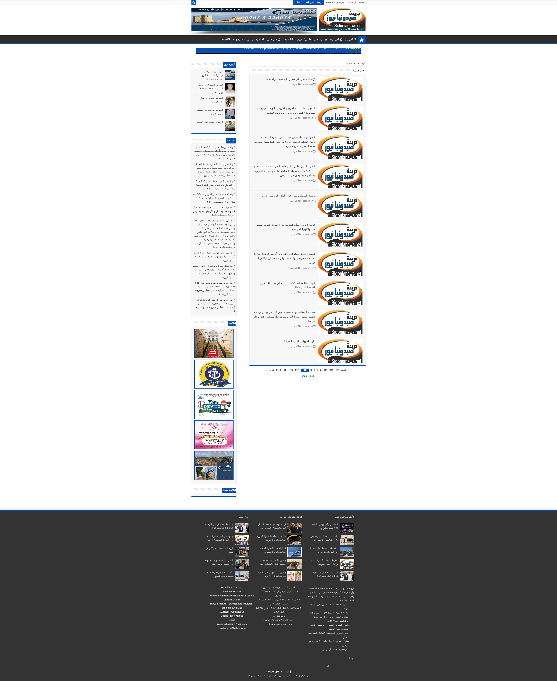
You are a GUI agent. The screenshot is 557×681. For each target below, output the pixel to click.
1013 (324, 370)
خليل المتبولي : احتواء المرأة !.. (299, 341)
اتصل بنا (297, 2)
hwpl (224, 40)
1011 (337, 370)
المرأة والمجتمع (302, 40)
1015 (312, 370)
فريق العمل (309, 2)
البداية (362, 39)
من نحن (319, 2)
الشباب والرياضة (239, 40)
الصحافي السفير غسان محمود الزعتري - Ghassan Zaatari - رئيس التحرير (209, 89)
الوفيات (286, 40)
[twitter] (328, 666)
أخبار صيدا (334, 40)
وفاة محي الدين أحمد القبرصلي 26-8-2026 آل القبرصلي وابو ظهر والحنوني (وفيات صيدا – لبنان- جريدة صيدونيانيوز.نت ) (214, 185)
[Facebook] (334, 666)
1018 (291, 370)
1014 (318, 370)
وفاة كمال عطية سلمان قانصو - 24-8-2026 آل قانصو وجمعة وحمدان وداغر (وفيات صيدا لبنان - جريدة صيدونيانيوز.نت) (214, 212)
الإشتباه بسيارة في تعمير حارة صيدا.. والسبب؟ (290, 79)
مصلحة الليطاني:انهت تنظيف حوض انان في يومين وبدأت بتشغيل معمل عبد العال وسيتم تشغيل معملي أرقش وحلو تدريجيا (284, 316)
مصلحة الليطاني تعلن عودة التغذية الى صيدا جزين (288, 195)
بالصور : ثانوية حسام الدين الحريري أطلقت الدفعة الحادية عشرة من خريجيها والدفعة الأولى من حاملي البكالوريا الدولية (284, 258)
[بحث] (193, 2)
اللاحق (271, 370)
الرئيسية (362, 63)
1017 (297, 370)
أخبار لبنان (349, 40)
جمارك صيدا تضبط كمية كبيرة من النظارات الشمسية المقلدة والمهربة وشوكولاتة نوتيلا (310, 50)
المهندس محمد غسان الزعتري (209, 122)
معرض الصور (319, 40)
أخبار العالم (256, 40)
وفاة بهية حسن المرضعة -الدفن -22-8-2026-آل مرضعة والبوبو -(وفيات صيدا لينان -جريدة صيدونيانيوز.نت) (214, 257)
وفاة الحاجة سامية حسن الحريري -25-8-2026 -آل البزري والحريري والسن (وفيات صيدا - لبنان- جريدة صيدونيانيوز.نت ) (214, 198)
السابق (343, 370)
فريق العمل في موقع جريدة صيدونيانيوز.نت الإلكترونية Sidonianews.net (211, 76)
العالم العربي (272, 40)
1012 (331, 370)
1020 (278, 370)
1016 (304, 370)
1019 (284, 370)
